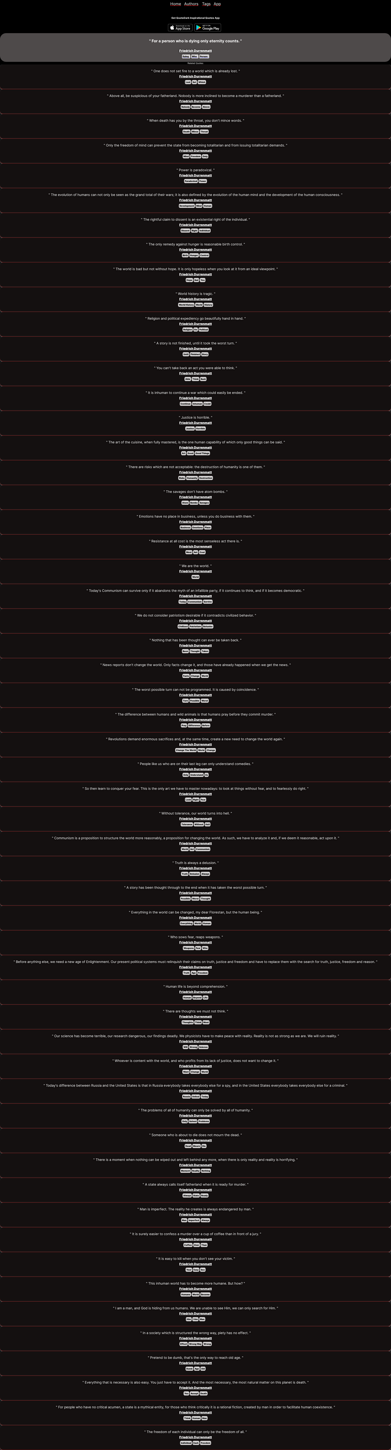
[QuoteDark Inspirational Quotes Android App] (207, 28)
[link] (175, 4)
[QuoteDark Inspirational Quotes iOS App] (180, 28)
